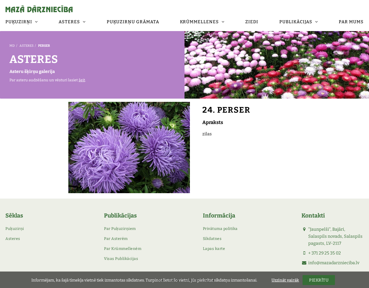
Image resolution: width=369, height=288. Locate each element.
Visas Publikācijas (121, 258)
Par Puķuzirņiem (120, 228)
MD (12, 46)
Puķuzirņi (14, 228)
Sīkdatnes (212, 238)
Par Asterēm (116, 238)
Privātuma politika (220, 228)
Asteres (26, 46)
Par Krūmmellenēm (122, 248)
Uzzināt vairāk (285, 280)
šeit (82, 80)
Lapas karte (214, 248)
